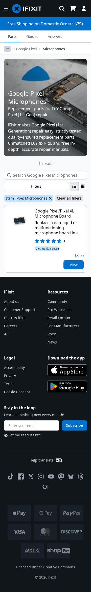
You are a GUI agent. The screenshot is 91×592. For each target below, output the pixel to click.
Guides (32, 36)
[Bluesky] (71, 476)
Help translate (42, 460)
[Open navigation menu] (6, 9)
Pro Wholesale (60, 309)
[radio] (74, 186)
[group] (78, 186)
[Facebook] (21, 476)
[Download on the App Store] (67, 370)
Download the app (66, 358)
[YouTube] (51, 476)
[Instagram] (41, 476)
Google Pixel (26, 48)
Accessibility (14, 367)
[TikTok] (11, 476)
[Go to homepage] (29, 8)
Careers (10, 325)
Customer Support (19, 309)
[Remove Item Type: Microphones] (49, 198)
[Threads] (81, 476)
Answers (55, 36)
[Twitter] (31, 476)
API (7, 334)
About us (11, 301)
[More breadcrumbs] (7, 49)
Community (57, 301)
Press (52, 334)
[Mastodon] (61, 476)
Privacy (10, 375)
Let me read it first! (25, 435)
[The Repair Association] (45, 487)
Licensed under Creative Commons (45, 567)
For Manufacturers (63, 325)
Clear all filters (69, 198)
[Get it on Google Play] (67, 386)
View (74, 264)
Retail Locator (59, 317)
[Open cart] (73, 9)
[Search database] (62, 9)
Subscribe (74, 425)
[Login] (84, 9)
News (52, 342)
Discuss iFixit (15, 317)
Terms (9, 383)
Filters (36, 186)
